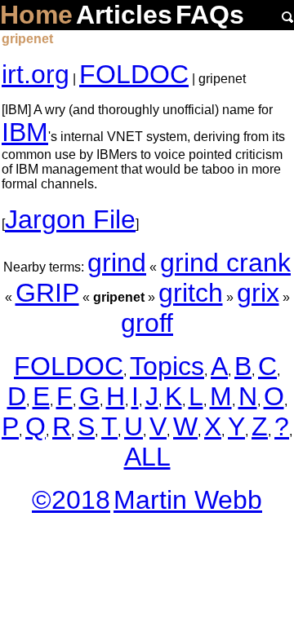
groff (147, 323)
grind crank (225, 262)
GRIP (47, 292)
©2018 (71, 500)
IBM (25, 132)
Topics (167, 366)
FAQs (210, 14)
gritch (190, 292)
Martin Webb (188, 500)
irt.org (35, 74)
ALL (147, 456)
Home (36, 14)
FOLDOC (134, 74)
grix (258, 292)
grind (116, 262)
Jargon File (70, 219)
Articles (124, 14)
